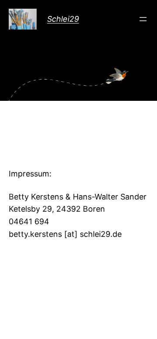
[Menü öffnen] (143, 19)
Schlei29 (63, 18)
